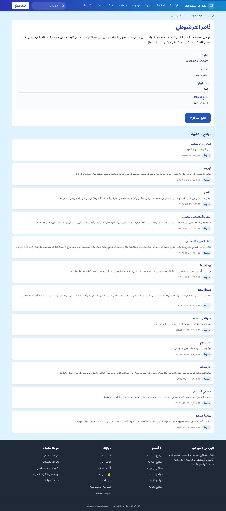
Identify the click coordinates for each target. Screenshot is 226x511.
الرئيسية (174, 5)
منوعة (101, 5)
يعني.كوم (205, 342)
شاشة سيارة (203, 415)
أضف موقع (20, 5)
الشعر (207, 192)
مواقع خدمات (155, 474)
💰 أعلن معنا (103, 474)
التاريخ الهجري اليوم (48, 468)
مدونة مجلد (204, 289)
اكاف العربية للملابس (198, 241)
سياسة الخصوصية (100, 486)
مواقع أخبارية (155, 461)
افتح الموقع (199, 118)
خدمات (123, 5)
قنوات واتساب (50, 461)
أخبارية (148, 5)
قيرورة (207, 168)
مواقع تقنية (156, 480)
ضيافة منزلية (52, 480)
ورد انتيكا (205, 265)
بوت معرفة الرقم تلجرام (46, 474)
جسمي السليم (202, 391)
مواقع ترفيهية (155, 468)
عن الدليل (105, 480)
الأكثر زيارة (87, 5)
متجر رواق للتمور (201, 143)
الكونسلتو (205, 367)
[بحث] (63, 5)
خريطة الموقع (103, 493)
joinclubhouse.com (197, 60)
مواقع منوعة (196, 15)
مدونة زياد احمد (201, 318)
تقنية (111, 5)
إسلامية (161, 5)
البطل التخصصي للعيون (196, 216)
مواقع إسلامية (155, 455)
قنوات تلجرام (51, 455)
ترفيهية (136, 5)
